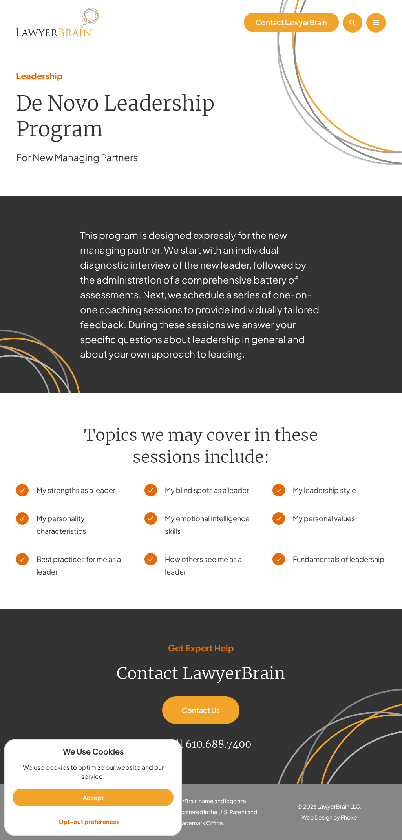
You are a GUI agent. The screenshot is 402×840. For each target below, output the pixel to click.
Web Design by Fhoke (329, 817)
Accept (93, 797)
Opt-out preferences (89, 821)
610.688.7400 (218, 744)
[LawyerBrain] (57, 26)
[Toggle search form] (352, 23)
